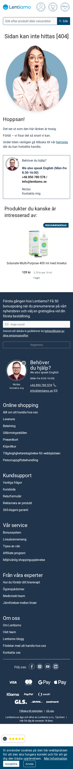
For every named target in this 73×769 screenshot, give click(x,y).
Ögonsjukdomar (13, 589)
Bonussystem (12, 532)
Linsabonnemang (14, 539)
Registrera (36, 345)
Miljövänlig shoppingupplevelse (24, 559)
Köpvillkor (9, 446)
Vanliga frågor (12, 482)
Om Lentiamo (12, 625)
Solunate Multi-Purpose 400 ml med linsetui (37, 263)
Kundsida (9, 489)
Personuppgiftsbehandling (20, 460)
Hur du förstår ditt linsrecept (21, 582)
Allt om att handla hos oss (20, 412)
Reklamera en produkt (17, 503)
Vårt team (9, 632)
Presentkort (10, 439)
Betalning (9, 426)
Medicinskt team (14, 596)
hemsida (62, 142)
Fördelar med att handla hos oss (24, 646)
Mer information (55, 758)
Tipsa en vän (11, 546)
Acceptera (11, 764)
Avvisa (29, 764)
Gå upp (50, 711)
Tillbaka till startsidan (31, 711)
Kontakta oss (11, 652)
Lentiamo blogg (13, 639)
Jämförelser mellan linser (20, 603)
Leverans (9, 419)
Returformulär (12, 496)
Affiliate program (14, 553)
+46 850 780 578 (33, 177)
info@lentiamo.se (34, 181)
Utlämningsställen (15, 433)
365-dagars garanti (15, 510)
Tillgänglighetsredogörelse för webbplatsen (31, 453)
